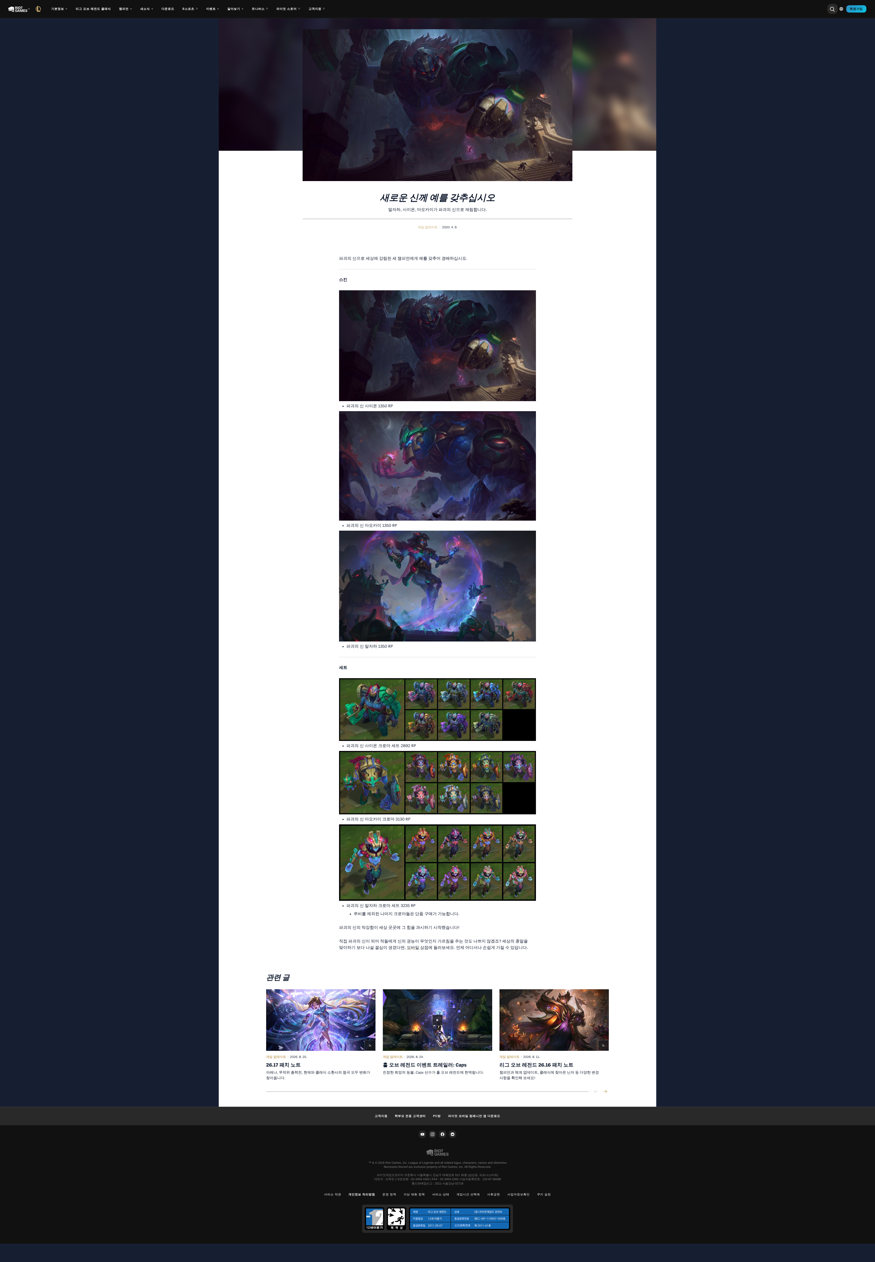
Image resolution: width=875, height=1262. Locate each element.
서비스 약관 (332, 1194)
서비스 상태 (440, 1194)
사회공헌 (493, 1194)
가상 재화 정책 (414, 1194)
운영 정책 (389, 1194)
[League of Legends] (39, 8)
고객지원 (381, 1116)
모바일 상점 (417, 947)
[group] (437, 1034)
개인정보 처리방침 (361, 1194)
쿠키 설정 (544, 1194)
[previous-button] (596, 1092)
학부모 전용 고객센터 (410, 1116)
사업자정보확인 (518, 1194)
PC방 (437, 1116)
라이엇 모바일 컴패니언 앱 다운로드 (474, 1116)
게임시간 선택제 (468, 1194)
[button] (428, 227)
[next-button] (605, 1092)
